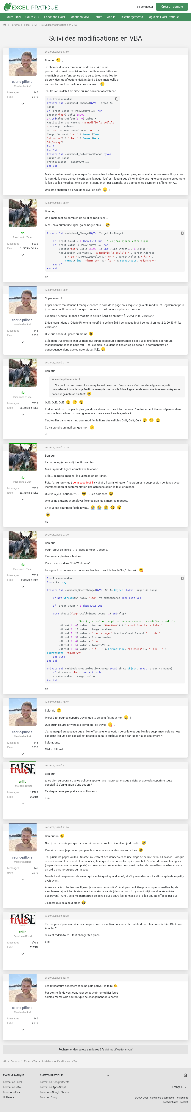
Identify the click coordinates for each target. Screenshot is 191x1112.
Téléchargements (131, 17)
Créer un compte (172, 6)
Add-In (111, 17)
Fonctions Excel (54, 17)
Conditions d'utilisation (162, 1097)
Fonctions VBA (79, 17)
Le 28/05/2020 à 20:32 (57, 203)
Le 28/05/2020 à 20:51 (57, 290)
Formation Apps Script (53, 1087)
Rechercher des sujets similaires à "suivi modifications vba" (96, 1049)
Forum (98, 17)
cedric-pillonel (22, 82)
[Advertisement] (154, 84)
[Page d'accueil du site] (4, 24)
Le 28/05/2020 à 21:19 (57, 362)
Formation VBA (12, 1087)
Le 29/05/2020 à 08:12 (57, 702)
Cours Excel (13, 17)
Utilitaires (8, 1097)
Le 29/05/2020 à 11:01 (57, 765)
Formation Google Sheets (54, 1082)
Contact (184, 1102)
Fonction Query (49, 1097)
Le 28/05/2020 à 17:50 (57, 51)
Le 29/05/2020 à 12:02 (57, 915)
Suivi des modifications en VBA (59, 24)
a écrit (76, 379)
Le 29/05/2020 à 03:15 (57, 447)
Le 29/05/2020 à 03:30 (57, 534)
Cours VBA (32, 17)
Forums (15, 24)
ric (22, 233)
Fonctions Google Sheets (54, 1092)
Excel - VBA (30, 24)
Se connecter (145, 6)
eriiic (22, 782)
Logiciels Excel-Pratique (163, 17)
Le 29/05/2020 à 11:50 (57, 827)
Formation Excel (12, 1082)
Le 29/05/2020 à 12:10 (57, 977)
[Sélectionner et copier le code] (116, 99)
